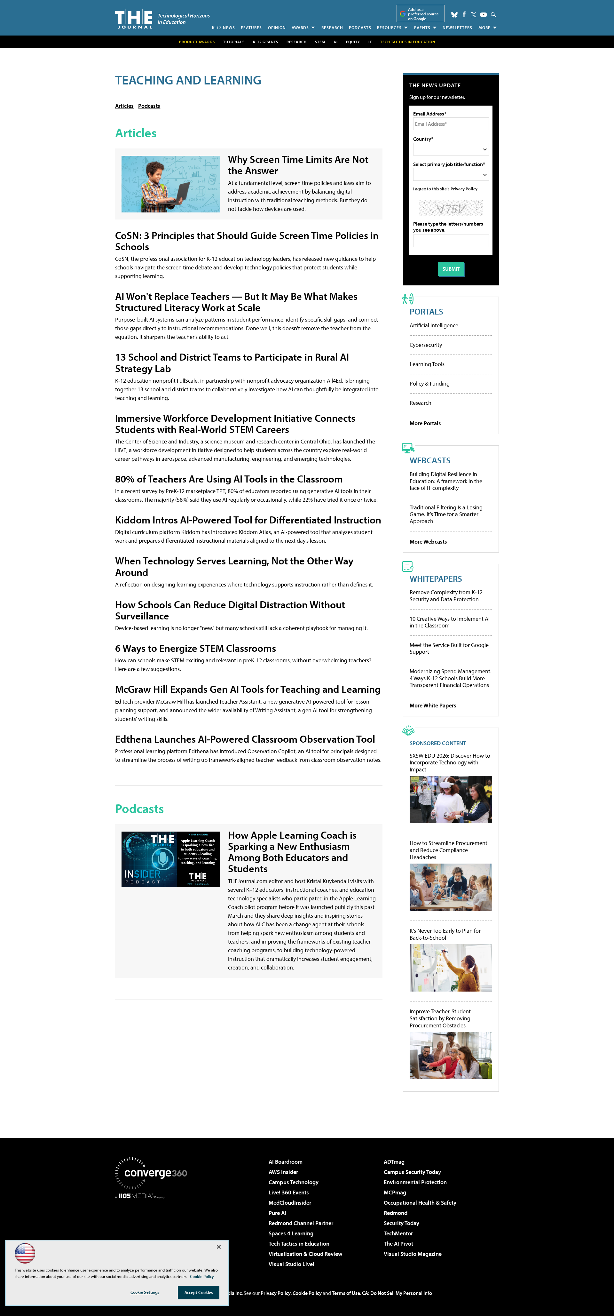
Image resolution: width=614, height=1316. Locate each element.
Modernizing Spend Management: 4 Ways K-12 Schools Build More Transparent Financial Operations (451, 678)
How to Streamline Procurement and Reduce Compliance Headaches (448, 850)
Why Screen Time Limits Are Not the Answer (298, 165)
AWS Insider (283, 1172)
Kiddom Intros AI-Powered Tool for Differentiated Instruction (248, 519)
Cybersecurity (426, 344)
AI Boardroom (286, 1161)
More (484, 27)
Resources (389, 27)
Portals (426, 311)
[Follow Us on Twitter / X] (473, 14)
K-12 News (223, 27)
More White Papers (433, 705)
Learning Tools (427, 364)
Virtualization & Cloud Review (305, 1253)
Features (251, 27)
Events (422, 27)
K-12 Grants (265, 41)
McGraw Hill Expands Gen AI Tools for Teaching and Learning (248, 688)
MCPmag (395, 1192)
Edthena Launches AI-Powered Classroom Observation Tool (245, 738)
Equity (353, 41)
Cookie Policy (307, 1293)
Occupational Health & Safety (420, 1202)
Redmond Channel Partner (301, 1223)
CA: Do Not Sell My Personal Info (397, 1293)
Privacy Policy (464, 189)
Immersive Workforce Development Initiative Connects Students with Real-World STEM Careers (235, 423)
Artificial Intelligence (434, 325)
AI (336, 41)
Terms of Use (346, 1293)
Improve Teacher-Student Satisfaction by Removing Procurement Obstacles (440, 1018)
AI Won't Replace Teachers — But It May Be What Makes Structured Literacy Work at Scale (236, 302)
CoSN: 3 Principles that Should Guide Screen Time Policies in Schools (247, 241)
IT (370, 41)
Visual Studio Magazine (413, 1253)
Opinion (277, 27)
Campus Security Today (412, 1172)
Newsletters (457, 27)
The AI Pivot (398, 1243)
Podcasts (360, 27)
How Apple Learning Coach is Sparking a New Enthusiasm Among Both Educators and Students (292, 851)
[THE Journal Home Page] (162, 18)
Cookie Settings (144, 1292)
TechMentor (398, 1233)
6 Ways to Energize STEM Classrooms (195, 648)
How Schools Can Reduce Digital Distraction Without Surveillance (230, 610)
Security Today (401, 1223)
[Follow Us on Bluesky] (454, 15)
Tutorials (234, 41)
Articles (124, 105)
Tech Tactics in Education (299, 1243)
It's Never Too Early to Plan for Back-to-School (445, 934)
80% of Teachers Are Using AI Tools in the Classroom (229, 478)
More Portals (425, 423)
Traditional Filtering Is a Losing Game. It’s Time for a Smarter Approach (446, 514)
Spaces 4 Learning (291, 1233)
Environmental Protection (415, 1182)
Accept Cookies (199, 1292)
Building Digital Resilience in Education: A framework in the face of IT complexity (446, 480)
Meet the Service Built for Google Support (449, 648)
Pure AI (277, 1212)
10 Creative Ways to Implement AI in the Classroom (450, 622)
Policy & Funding (430, 383)
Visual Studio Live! (291, 1264)
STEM (320, 41)
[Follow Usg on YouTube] (483, 15)
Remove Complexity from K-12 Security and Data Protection (446, 595)
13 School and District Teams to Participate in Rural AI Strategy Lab (232, 362)
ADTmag (394, 1161)
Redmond (395, 1212)
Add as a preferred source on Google (423, 14)
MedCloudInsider (290, 1202)
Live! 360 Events (289, 1192)
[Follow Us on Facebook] (464, 14)
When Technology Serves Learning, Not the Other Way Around (234, 566)
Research (332, 27)
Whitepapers (436, 578)
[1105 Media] (153, 1231)
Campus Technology (294, 1182)
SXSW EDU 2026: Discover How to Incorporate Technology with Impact (450, 762)
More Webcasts (428, 541)
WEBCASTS (430, 460)
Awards (300, 27)
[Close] (219, 1247)
